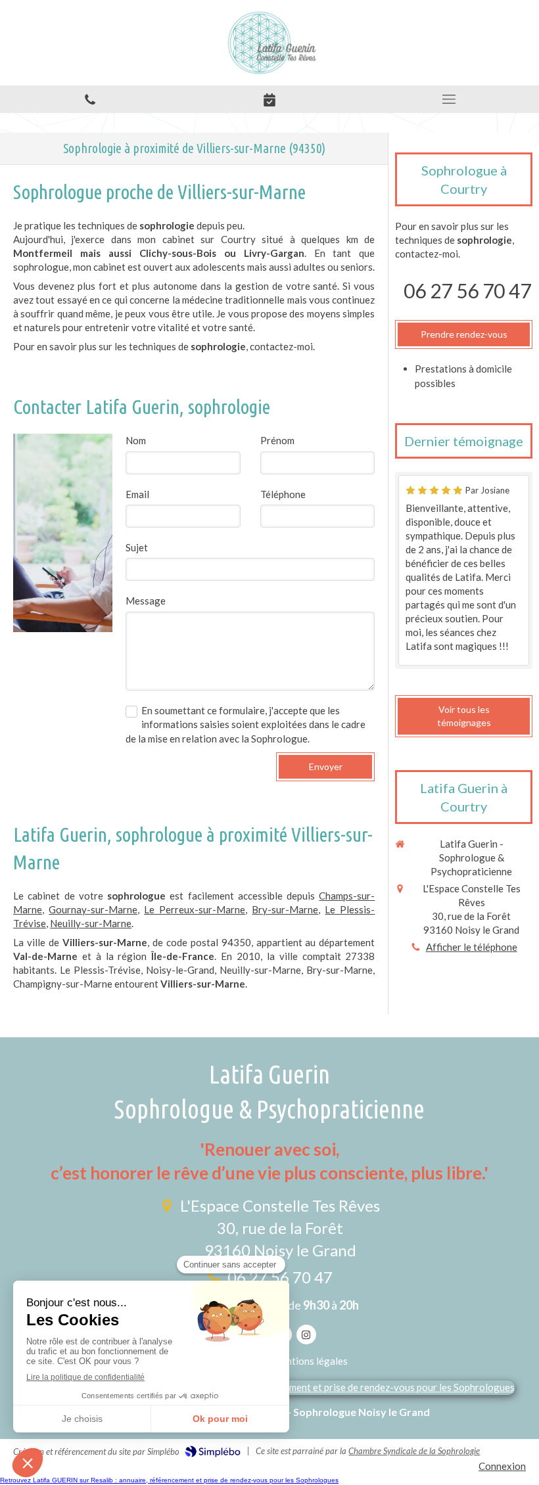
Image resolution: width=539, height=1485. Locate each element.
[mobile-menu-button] (449, 99)
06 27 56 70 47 (467, 290)
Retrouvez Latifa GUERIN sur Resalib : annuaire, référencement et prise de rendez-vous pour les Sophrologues (169, 1480)
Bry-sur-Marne (285, 909)
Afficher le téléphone (471, 947)
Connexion (502, 1466)
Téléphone (283, 494)
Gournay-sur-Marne (93, 909)
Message (146, 600)
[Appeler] (89, 99)
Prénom (277, 440)
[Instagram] (306, 1334)
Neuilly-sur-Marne (90, 923)
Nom (136, 440)
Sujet (137, 547)
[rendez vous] (269, 99)
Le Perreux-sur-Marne (194, 909)
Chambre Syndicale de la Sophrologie (414, 1451)
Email (137, 494)
